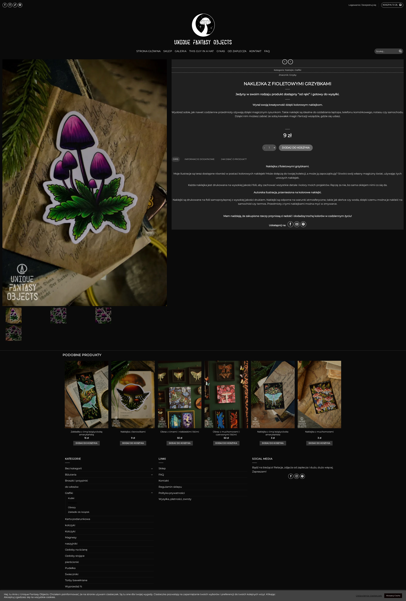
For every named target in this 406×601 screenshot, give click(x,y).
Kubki (71, 498)
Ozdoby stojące (75, 555)
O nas (221, 51)
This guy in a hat (201, 51)
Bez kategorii (73, 468)
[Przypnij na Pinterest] (303, 224)
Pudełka (70, 568)
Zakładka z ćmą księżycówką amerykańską (86, 433)
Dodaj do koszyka (296, 147)
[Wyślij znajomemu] (297, 224)
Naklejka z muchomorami (319, 431)
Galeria (180, 51)
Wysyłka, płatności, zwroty (175, 499)
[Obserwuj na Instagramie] (10, 5)
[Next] (341, 406)
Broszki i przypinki (76, 480)
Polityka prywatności (172, 493)
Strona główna (148, 51)
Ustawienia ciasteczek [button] (369, 595)
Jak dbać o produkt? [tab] (234, 159)
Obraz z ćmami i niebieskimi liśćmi (179, 431)
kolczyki (70, 525)
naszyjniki (71, 543)
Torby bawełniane (76, 580)
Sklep (167, 51)
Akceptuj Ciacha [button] (393, 595)
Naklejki (289, 70)
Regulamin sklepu (170, 486)
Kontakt (255, 51)
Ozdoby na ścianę (76, 549)
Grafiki (298, 70)
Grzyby (292, 75)
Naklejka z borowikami (133, 431)
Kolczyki (70, 531)
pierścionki (72, 562)
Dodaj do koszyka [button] (86, 443)
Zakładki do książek (78, 512)
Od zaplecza (237, 51)
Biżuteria (70, 474)
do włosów (72, 486)
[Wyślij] (400, 51)
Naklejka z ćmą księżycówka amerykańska (272, 433)
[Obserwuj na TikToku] (15, 5)
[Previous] (65, 406)
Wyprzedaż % (73, 586)
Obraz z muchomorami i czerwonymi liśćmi (226, 433)
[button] (392, 5)
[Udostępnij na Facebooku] (290, 224)
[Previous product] (290, 61)
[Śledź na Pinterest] (20, 5)
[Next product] (284, 61)
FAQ (267, 51)
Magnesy (71, 537)
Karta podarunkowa (77, 519)
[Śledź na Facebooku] (5, 5)
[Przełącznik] (152, 468)
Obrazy (72, 507)
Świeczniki (71, 574)
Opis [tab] (175, 159)
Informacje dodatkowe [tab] (200, 159)
